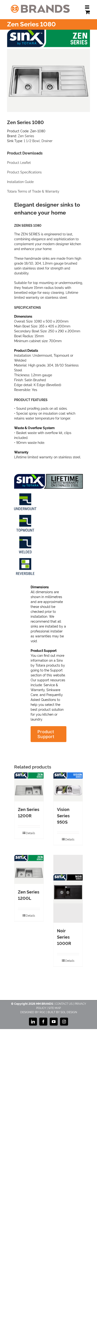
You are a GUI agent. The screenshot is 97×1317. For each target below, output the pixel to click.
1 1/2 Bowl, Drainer (38, 140)
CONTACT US (64, 1003)
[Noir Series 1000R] (68, 889)
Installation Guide (20, 182)
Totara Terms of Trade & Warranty (33, 191)
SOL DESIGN (69, 1012)
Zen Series (26, 135)
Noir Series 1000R (64, 937)
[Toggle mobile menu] (87, 7)
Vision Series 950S (63, 815)
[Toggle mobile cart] (87, 12)
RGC (42, 1012)
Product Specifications (24, 172)
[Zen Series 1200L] (29, 869)
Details (30, 833)
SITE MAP (54, 1008)
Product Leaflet (19, 163)
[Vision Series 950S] (68, 786)
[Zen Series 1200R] (29, 786)
